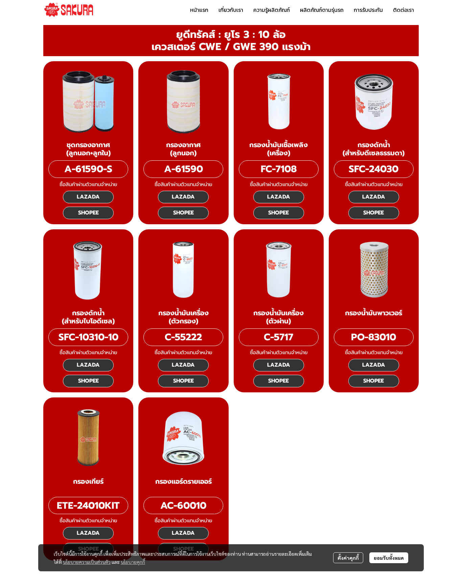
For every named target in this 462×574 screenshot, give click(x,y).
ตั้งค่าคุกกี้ (348, 558)
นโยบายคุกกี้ (133, 562)
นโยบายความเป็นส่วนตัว (87, 562)
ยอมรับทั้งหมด (389, 558)
